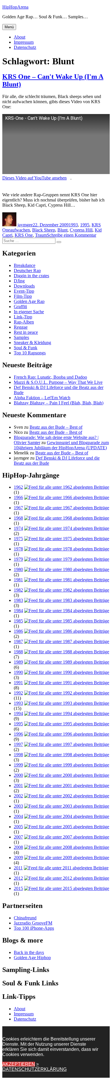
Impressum (24, 42)
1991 (18, 682)
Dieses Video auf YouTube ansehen (34, 177)
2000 (18, 775)
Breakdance (24, 265)
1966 (18, 497)
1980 (18, 569)
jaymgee (25, 224)
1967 (18, 507)
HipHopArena (15, 7)
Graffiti (20, 306)
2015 (18, 888)
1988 (18, 651)
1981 (18, 579)
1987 (18, 641)
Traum (41, 235)
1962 (18, 487)
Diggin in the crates (31, 275)
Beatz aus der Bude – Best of (56, 427)
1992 (18, 692)
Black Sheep (43, 229)
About (19, 37)
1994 (18, 713)
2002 (18, 795)
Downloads (24, 286)
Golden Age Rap (29, 301)
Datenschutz (25, 47)
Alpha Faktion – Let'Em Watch (42, 397)
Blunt (62, 229)
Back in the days (29, 952)
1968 (18, 518)
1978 (18, 548)
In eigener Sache (29, 311)
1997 (18, 744)
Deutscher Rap (27, 270)
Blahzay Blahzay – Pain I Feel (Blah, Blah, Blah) (58, 402)
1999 (18, 764)
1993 (73, 224)
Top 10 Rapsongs (30, 352)
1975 (18, 538)
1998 (18, 754)
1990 (18, 672)
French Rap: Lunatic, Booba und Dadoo (50, 377)
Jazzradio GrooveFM (33, 923)
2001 (18, 785)
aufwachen (20, 229)
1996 (18, 734)
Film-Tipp (23, 296)
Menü (9, 27)
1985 (18, 620)
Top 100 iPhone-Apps (34, 928)
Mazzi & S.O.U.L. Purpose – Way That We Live (58, 382)
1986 (18, 631)
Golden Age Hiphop (32, 957)
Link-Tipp (23, 316)
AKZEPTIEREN (18, 1064)
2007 (18, 837)
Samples (21, 337)
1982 (18, 590)
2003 (18, 806)
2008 (18, 847)
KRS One (24, 235)
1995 (84, 224)
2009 (18, 857)
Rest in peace (26, 332)
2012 (18, 878)
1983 (18, 600)
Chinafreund (25, 917)
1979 (18, 559)
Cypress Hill (81, 229)
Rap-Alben (24, 322)
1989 (18, 662)
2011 (18, 867)
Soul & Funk (25, 347)
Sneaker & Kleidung (32, 342)
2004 (18, 816)
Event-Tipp (24, 291)
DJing (19, 280)
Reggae (21, 327)
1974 (18, 528)
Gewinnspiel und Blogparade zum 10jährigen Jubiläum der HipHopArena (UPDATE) (61, 445)
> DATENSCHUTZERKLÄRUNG (34, 1067)
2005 (18, 826)
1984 (18, 610)
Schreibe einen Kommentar (71, 235)
